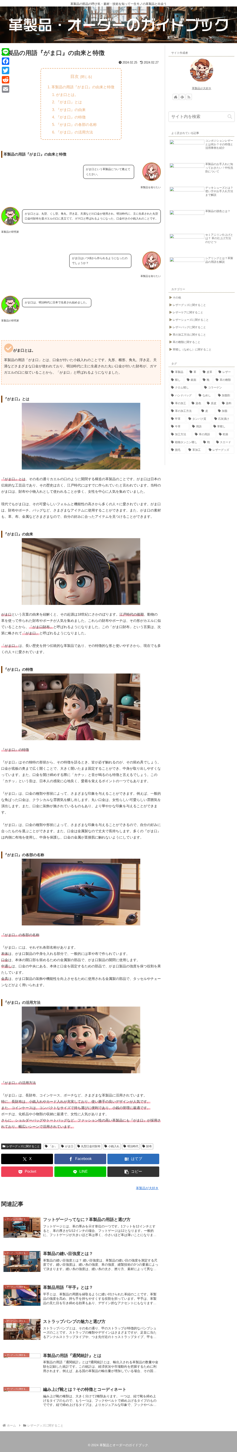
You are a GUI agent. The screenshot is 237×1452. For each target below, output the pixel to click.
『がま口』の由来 (71, 110)
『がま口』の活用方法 (74, 132)
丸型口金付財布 (90, 1146)
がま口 (69, 1146)
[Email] (5, 89)
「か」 (53, 1146)
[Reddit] (5, 79)
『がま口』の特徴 (71, 117)
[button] (133, 1171)
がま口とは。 (67, 94)
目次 (74, 76)
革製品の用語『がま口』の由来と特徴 (82, 87)
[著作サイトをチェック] (176, 97)
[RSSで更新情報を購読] (189, 97)
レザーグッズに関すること (23, 1146)
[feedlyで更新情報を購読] (182, 97)
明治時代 (132, 1146)
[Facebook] (5, 61)
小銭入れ (113, 1146)
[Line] (5, 52)
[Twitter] (5, 70)
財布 (149, 1146)
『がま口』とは (69, 102)
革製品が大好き (201, 88)
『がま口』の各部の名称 (76, 124)
